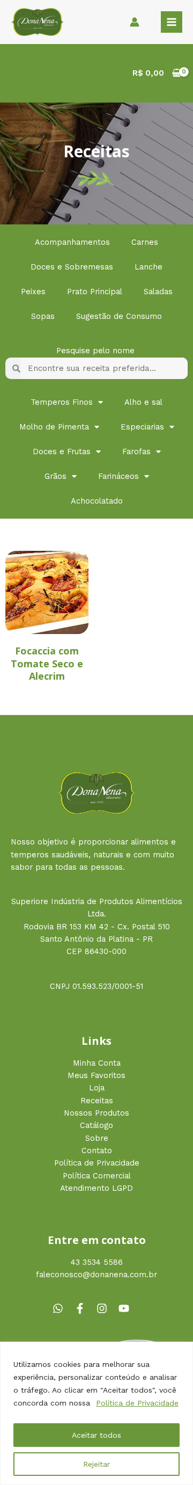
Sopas (43, 316)
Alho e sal (143, 402)
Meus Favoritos (96, 1075)
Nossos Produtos (96, 1113)
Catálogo (96, 1125)
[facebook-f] (84, 1308)
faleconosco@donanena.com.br (96, 1274)
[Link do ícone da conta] (134, 22)
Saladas (158, 291)
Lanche (148, 267)
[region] (96, 1413)
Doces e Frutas (62, 451)
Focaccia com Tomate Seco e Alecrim (47, 663)
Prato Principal (94, 291)
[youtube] (125, 1308)
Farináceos (118, 476)
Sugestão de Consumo (119, 316)
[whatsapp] (62, 1308)
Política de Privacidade (137, 1403)
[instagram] (106, 1308)
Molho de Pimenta (54, 427)
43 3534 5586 (97, 1262)
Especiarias (142, 427)
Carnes (144, 242)
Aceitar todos (96, 1435)
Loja (97, 1088)
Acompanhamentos (72, 242)
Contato (96, 1150)
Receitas (96, 1100)
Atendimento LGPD (96, 1188)
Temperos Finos (62, 402)
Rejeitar (96, 1464)
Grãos (55, 476)
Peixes (33, 291)
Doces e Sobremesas (72, 267)
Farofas (136, 451)
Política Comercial (97, 1176)
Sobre (96, 1138)
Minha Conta (97, 1063)
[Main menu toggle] (171, 22)
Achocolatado (97, 501)
